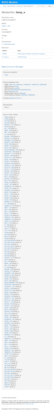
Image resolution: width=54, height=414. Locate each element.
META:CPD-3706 (13, 91)
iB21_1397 (7, 132)
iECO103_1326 (9, 167)
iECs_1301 (8, 180)
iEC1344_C (8, 250)
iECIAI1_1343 (8, 161)
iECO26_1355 (9, 171)
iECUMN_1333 (9, 190)
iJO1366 (7, 121)
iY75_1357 (7, 231)
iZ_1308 (7, 225)
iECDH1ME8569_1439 (11, 150)
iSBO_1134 (8, 207)
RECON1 (7, 385)
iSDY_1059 (8, 209)
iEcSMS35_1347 (9, 186)
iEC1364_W (8, 244)
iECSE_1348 (8, 182)
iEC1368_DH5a (9, 248)
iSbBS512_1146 (9, 206)
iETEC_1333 (8, 196)
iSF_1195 (7, 128)
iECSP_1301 (8, 188)
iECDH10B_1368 (9, 152)
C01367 (17, 86)
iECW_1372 (8, 192)
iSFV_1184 (8, 211)
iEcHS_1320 (8, 159)
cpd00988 (16, 88)
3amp (6, 75)
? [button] (23, 66)
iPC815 (6, 127)
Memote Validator (28, 6)
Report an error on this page (12, 66)
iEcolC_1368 (8, 175)
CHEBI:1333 (12, 84)
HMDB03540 (24, 95)
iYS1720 (7, 252)
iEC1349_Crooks (9, 242)
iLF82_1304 (8, 200)
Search (49, 6)
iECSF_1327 (8, 184)
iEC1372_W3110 (9, 246)
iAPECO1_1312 (9, 125)
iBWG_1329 (8, 130)
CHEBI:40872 (35, 84)
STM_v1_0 (7, 229)
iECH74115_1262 (10, 157)
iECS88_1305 (8, 179)
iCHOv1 (7, 387)
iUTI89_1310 (8, 221)
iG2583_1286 (8, 198)
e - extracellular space (8, 44)
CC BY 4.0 (18, 98)
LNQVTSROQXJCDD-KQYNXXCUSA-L (20, 90)
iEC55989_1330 (9, 140)
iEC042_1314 (8, 138)
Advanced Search (11, 6)
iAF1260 (7, 123)
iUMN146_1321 (9, 217)
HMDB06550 (31, 95)
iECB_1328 (8, 144)
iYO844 (6, 117)
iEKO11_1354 (8, 194)
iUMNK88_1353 (9, 219)
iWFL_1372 (8, 223)
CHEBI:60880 (42, 84)
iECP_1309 (8, 177)
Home (4, 6)
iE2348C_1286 (9, 136)
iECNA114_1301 (9, 165)
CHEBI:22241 (19, 84)
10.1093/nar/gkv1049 (29, 404)
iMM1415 (7, 383)
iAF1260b (7, 234)
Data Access (20, 6)
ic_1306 (7, 134)
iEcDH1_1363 (6, 26)
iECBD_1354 (8, 146)
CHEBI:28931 (27, 84)
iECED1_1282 (9, 155)
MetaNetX (12, 98)
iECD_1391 (8, 148)
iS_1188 (7, 204)
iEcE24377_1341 (9, 154)
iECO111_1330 (9, 169)
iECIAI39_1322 (9, 163)
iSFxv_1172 (8, 213)
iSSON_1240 (8, 215)
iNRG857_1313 (9, 202)
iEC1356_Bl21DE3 (10, 240)
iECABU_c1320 (9, 142)
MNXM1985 (22, 93)
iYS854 (6, 119)
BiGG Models (10, 2)
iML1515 (7, 236)
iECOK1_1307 (9, 173)
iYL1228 (7, 227)
